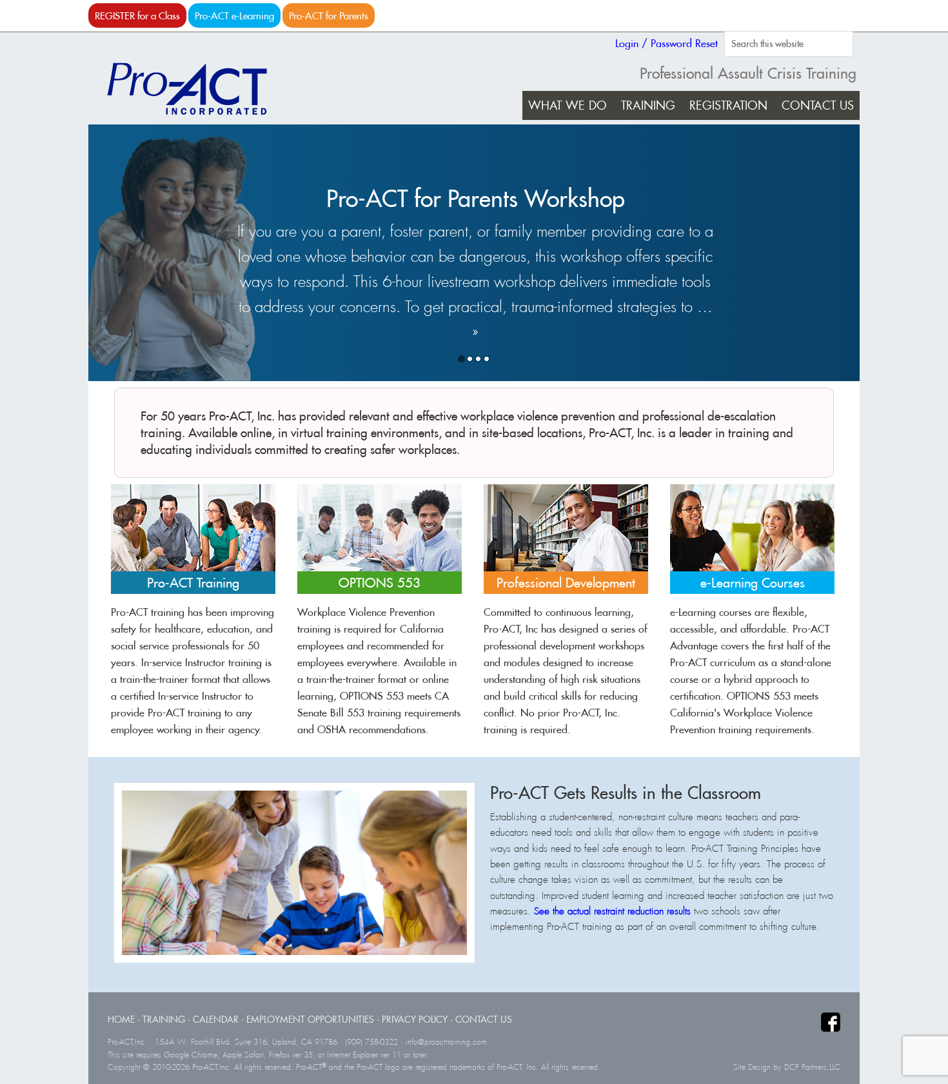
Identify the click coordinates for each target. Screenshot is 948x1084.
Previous (803, 359)
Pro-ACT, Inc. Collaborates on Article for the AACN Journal (475, 212)
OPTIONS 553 (379, 583)
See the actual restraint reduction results (612, 911)
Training (164, 1019)
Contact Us (483, 1019)
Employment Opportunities (310, 1019)
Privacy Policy (415, 1019)
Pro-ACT (198, 89)
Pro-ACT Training (193, 583)
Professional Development (566, 583)
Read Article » (286, 265)
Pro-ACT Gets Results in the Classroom (625, 792)
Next (837, 359)
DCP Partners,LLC (812, 1067)
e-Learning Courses (752, 583)
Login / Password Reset (666, 43)
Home (121, 1019)
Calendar (216, 1019)
